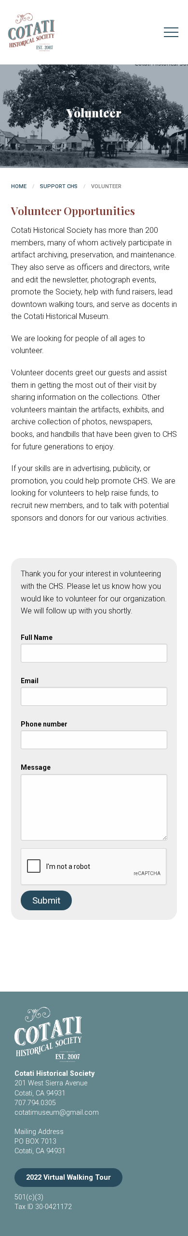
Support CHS (59, 186)
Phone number (44, 724)
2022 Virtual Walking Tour (68, 1177)
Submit (46, 900)
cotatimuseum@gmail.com (56, 1113)
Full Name (37, 637)
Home (19, 186)
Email (30, 681)
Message (36, 767)
